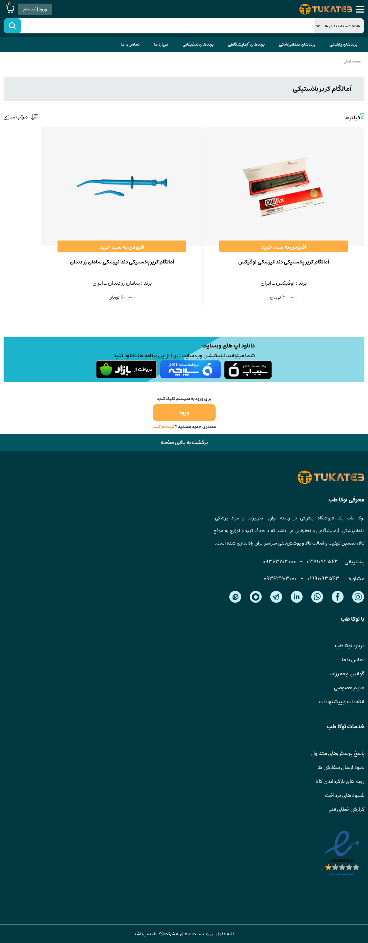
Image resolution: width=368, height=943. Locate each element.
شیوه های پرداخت (344, 795)
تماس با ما (130, 44)
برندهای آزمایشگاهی (246, 44)
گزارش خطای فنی (345, 809)
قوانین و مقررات (347, 673)
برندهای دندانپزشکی (297, 44)
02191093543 (323, 561)
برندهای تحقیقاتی (198, 44)
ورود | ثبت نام (35, 9)
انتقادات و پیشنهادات (341, 701)
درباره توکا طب (349, 645)
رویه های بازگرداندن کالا (340, 781)
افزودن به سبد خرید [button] (283, 247)
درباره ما (161, 44)
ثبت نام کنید (163, 426)
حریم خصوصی (349, 687)
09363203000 (279, 561)
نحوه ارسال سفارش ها (340, 767)
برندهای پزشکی (343, 44)
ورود (184, 412)
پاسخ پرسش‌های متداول (337, 753)
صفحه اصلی (352, 61)
